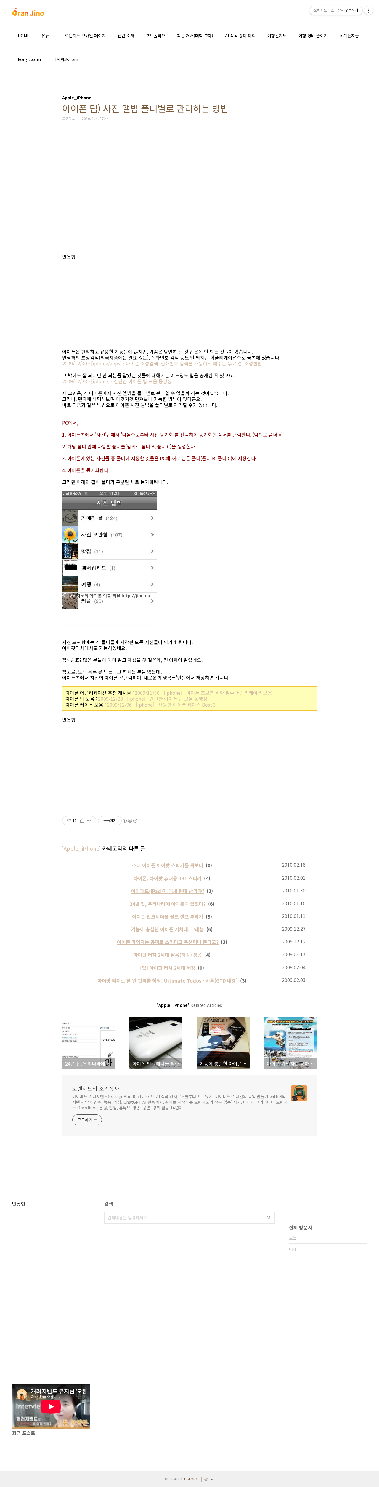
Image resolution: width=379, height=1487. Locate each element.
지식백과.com (65, 59)
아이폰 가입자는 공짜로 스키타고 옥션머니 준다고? (168, 941)
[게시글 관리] (89, 820)
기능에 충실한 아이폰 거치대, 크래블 (167, 929)
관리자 (209, 1478)
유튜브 (47, 36)
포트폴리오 (155, 36)
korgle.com (29, 59)
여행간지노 (277, 36)
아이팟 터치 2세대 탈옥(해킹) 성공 (167, 954)
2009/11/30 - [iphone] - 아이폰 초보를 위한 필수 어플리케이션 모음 (203, 692)
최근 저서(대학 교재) (195, 36)
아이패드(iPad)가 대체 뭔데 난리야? (167, 891)
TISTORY (191, 1478)
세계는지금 (349, 36)
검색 (268, 1217)
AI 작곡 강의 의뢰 (240, 36)
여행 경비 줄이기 (313, 36)
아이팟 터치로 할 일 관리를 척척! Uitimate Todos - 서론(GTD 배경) (167, 980)
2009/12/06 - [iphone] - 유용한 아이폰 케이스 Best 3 (161, 704)
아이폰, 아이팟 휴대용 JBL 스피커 (168, 878)
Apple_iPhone (81, 848)
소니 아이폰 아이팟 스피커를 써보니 (167, 865)
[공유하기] (82, 820)
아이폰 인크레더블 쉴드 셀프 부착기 (167, 916)
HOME (24, 36)
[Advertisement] (189, 197)
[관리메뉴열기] (368, 10)
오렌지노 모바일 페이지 (85, 36)
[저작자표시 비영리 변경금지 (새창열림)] (130, 820)
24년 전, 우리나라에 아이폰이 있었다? (168, 903)
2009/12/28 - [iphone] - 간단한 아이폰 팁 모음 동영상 (117, 381)
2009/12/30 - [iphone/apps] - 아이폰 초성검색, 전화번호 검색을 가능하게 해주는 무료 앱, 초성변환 (162, 363)
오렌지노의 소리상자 (95, 1088)
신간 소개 (126, 36)
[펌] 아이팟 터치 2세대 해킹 (167, 967)
